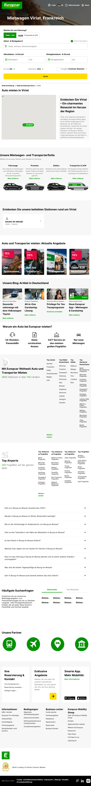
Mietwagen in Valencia (80, 598)
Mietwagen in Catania (57, 602)
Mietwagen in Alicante (57, 598)
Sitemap (57, 780)
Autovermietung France (26, 86)
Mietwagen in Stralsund (80, 602)
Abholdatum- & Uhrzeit (14, 54)
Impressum (48, 780)
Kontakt (65, 780)
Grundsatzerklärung (24, 782)
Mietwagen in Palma (46, 598)
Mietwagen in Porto (68, 602)
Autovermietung (8, 86)
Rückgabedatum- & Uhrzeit (58, 54)
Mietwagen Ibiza (68, 598)
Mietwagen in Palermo (46, 602)
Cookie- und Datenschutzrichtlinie (30, 780)
